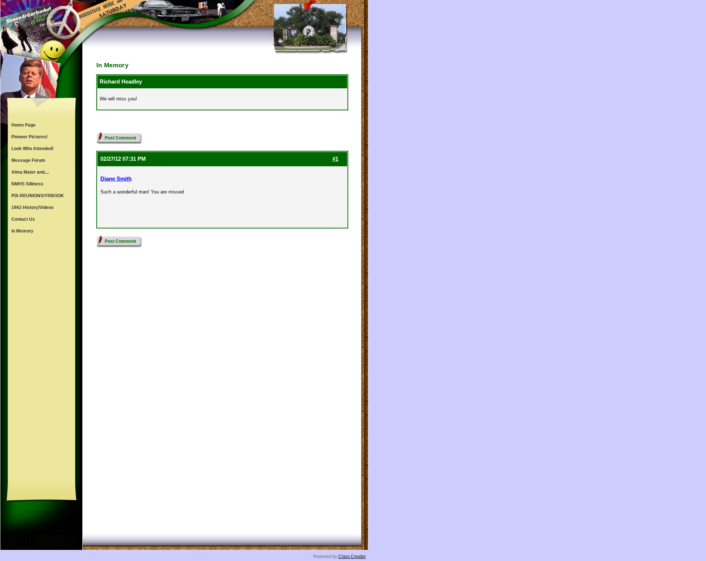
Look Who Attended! (32, 148)
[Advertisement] (41, 358)
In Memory (22, 231)
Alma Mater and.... (30, 172)
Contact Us (23, 219)
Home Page (23, 125)
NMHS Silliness (27, 184)
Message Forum (28, 160)
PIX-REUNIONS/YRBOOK (37, 195)
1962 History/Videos (32, 207)
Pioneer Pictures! (29, 136)
